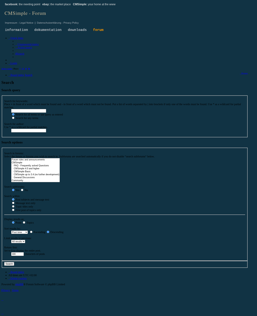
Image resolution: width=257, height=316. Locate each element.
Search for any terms (26, 118)
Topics (30, 222)
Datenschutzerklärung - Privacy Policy (58, 22)
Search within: (12, 196)
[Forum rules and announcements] (35, 159)
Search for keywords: (16, 101)
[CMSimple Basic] (35, 171)
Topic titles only (24, 206)
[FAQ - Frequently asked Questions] (35, 165)
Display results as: (14, 219)
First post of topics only (28, 210)
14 (23, 69)
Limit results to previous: (17, 238)
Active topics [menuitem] (6, 69)
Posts (18, 222)
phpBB (19, 284)
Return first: (10, 247)
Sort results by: (12, 228)
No (26, 190)
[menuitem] (27, 44)
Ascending (39, 232)
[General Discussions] (35, 177)
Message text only (25, 203)
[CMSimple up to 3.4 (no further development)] (35, 174)
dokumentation (48, 30)
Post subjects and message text (32, 199)
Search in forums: (14, 153)
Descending (56, 232)
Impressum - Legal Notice (19, 22)
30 (26, 69)
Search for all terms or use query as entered (39, 114)
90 (29, 69)
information (16, 30)
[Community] (35, 180)
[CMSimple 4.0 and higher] (35, 168)
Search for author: (14, 123)
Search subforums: (14, 186)
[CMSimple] (35, 162)
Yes (17, 190)
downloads (77, 30)
